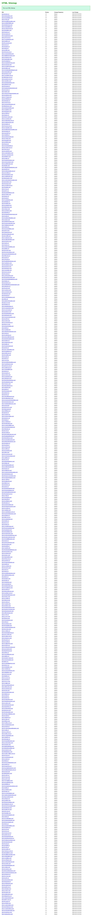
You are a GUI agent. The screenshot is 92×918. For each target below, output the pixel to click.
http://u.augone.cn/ (6, 560)
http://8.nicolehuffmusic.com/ (8, 192)
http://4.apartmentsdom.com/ (8, 160)
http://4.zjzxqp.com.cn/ (7, 125)
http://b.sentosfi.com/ (6, 885)
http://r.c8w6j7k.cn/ (6, 737)
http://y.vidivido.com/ (6, 510)
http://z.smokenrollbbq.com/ (8, 425)
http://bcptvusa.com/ (6, 710)
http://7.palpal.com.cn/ (6, 367)
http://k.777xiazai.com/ (7, 97)
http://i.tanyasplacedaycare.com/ (9, 434)
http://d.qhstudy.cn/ (6, 100)
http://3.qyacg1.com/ (6, 567)
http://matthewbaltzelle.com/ (8, 746)
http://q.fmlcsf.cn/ (5, 392)
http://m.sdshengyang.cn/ (7, 28)
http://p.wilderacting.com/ (7, 894)
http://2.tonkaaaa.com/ (7, 497)
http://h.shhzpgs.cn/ (6, 282)
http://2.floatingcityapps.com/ (8, 221)
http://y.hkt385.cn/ (6, 134)
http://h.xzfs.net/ (5, 829)
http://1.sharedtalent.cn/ (7, 26)
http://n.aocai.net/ (5, 405)
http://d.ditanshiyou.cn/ (7, 896)
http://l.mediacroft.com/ (7, 481)
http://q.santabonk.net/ (7, 205)
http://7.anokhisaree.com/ (7, 363)
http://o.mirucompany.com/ (7, 161)
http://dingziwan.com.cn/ (7, 77)
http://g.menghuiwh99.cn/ (7, 145)
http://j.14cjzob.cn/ (6, 259)
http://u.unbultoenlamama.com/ (8, 573)
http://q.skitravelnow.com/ (7, 708)
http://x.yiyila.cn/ (5, 495)
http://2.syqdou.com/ (6, 138)
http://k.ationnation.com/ (7, 59)
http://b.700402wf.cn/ (6, 98)
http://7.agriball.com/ (6, 329)
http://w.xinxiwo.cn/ (6, 131)
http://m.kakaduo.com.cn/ (7, 264)
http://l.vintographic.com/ (7, 15)
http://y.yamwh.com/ (6, 603)
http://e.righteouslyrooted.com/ (8, 647)
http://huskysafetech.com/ (7, 796)
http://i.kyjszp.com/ (6, 777)
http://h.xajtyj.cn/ (5, 878)
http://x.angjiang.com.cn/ (7, 593)
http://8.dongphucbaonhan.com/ (9, 380)
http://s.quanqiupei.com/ (7, 376)
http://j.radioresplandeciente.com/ (9, 795)
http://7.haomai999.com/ (7, 369)
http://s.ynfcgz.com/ (6, 890)
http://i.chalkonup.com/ (7, 470)
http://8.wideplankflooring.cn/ (8, 436)
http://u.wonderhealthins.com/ (8, 825)
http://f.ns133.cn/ (5, 843)
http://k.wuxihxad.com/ (7, 688)
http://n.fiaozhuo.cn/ (6, 286)
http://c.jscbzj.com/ (6, 320)
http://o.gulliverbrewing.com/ (8, 466)
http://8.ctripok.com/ (6, 892)
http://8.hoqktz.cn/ (6, 502)
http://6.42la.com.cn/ (6, 558)
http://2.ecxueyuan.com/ (7, 454)
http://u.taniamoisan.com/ (7, 35)
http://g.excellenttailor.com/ (7, 818)
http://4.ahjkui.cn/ (5, 226)
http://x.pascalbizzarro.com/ (8, 654)
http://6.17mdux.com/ (6, 194)
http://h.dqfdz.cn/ (5, 344)
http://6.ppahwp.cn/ (6, 443)
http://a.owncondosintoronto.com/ (9, 253)
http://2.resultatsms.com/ (7, 587)
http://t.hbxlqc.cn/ (5, 281)
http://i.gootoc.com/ (6, 596)
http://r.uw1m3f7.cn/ (6, 133)
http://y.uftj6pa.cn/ (5, 457)
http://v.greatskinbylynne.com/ (8, 62)
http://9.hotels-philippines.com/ (8, 713)
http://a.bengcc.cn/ (6, 418)
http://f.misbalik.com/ (6, 813)
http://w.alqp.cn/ (5, 389)
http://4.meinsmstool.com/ (7, 345)
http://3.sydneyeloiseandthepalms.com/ (10, 728)
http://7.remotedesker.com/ (7, 39)
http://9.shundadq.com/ (7, 625)
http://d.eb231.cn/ (5, 169)
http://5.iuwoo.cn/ (5, 468)
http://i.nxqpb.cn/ (5, 216)
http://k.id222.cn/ (5, 520)
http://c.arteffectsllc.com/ (7, 176)
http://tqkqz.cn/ (5, 661)
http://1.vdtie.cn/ (5, 730)
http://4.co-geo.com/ (6, 876)
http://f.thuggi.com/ (6, 618)
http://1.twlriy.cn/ (5, 243)
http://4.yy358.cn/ (5, 479)
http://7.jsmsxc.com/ (6, 383)
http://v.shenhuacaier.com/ (7, 757)
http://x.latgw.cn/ (5, 816)
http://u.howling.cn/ (6, 124)
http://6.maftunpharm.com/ (7, 398)
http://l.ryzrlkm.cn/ (6, 602)
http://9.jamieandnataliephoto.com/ (9, 549)
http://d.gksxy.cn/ (5, 665)
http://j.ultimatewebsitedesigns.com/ (9, 167)
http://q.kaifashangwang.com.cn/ (9, 769)
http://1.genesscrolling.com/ (8, 416)
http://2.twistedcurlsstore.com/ (8, 701)
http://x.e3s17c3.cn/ (6, 102)
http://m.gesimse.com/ (6, 868)
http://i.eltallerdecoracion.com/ (8, 55)
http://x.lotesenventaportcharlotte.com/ (10, 93)
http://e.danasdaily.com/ (7, 71)
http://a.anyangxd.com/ (7, 648)
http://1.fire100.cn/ (6, 499)
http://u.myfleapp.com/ (6, 859)
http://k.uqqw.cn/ (5, 356)
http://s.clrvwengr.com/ (7, 291)
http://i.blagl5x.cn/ (5, 676)
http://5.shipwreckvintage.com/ (8, 840)
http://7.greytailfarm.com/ (7, 780)
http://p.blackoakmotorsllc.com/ (8, 441)
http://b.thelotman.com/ (7, 807)
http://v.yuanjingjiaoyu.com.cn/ (8, 511)
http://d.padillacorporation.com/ (8, 854)
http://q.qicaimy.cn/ (6, 373)
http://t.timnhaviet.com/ (7, 315)
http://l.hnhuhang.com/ (6, 111)
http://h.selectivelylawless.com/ (8, 477)
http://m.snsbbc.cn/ (6, 849)
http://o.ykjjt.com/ (5, 19)
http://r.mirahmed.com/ (7, 582)
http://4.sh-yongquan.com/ (7, 154)
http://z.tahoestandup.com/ (7, 897)
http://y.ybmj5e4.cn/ (6, 668)
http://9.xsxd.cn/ (5, 430)
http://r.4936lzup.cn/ (6, 410)
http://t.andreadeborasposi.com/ (9, 492)
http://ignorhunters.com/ (7, 178)
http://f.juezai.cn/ (5, 143)
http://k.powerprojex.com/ (7, 533)
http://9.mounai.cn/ (6, 86)
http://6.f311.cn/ (5, 358)
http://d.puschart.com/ (6, 544)
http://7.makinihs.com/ (6, 109)
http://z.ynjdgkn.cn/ (6, 630)
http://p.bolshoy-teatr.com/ (7, 657)
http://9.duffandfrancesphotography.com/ (10, 284)
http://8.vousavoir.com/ (7, 42)
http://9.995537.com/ (6, 156)
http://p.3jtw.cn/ (5, 621)
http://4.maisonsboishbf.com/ (8, 562)
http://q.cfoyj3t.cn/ (6, 679)
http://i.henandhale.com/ (7, 531)
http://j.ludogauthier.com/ (7, 556)
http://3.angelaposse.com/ (7, 906)
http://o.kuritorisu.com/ (7, 95)
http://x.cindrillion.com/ (6, 858)
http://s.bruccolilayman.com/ (8, 336)
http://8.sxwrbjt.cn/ (6, 432)
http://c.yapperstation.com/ (7, 905)
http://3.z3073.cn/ (5, 318)
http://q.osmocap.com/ (7, 64)
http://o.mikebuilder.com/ (7, 856)
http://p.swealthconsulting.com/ (8, 21)
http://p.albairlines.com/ (7, 672)
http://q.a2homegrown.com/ (8, 704)
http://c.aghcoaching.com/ (7, 275)
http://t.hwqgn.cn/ (5, 697)
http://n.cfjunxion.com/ (6, 57)
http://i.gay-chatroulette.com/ (8, 349)
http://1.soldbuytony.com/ (7, 643)
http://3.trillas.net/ (5, 463)
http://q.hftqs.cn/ (5, 652)
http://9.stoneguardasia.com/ (8, 528)
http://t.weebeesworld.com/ (7, 136)
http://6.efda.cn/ (5, 419)
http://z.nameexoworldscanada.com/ (10, 472)
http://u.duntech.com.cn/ (7, 79)
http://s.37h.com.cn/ (6, 37)
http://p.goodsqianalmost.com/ (8, 297)
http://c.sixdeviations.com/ (7, 152)
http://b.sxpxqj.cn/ (6, 273)
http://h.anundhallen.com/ (7, 17)
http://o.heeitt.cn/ (5, 695)
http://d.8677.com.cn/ (6, 899)
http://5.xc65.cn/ (5, 847)
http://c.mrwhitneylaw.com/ (7, 526)
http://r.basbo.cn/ (5, 115)
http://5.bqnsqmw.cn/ (6, 881)
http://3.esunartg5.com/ (7, 450)
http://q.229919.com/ (6, 142)
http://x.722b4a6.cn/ (6, 421)
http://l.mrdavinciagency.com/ (8, 607)
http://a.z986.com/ (6, 50)
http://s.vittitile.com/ (6, 683)
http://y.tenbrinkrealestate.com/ (8, 627)
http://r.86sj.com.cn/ (6, 517)
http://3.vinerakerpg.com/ (7, 620)
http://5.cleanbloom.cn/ (7, 351)
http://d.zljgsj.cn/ (5, 347)
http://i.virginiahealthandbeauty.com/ (9, 70)
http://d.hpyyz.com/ (6, 324)
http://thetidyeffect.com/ (7, 773)
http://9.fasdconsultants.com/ (8, 802)
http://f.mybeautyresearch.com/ (8, 506)
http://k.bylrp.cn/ (5, 394)
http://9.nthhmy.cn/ (6, 304)
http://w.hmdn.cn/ (5, 14)
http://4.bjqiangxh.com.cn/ (7, 804)
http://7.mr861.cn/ (5, 448)
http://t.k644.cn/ (5, 48)
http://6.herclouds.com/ (7, 391)
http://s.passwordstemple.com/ (8, 104)
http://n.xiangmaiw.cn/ (6, 584)
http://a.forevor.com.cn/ (7, 365)
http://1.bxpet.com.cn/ (6, 832)
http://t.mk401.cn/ (5, 764)
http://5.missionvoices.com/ (8, 401)
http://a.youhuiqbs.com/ (7, 127)
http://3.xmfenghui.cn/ (6, 335)
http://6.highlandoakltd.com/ (8, 464)
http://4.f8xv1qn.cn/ (6, 255)
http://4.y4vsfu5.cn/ (6, 508)
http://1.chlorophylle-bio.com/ (8, 861)
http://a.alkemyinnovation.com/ (8, 300)
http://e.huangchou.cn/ (7, 766)
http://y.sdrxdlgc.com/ (6, 80)
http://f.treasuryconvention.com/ (9, 475)
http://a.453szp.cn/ (6, 798)
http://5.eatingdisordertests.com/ (9, 261)
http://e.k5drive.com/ (6, 605)
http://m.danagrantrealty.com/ (8, 820)
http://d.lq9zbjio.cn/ (6, 201)
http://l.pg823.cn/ (5, 564)
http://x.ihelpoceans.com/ (7, 342)
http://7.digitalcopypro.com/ (7, 225)
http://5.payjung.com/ (6, 183)
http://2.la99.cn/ (5, 327)
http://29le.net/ (5, 299)
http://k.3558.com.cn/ (6, 353)
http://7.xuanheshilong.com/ (8, 908)
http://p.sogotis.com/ (6, 863)
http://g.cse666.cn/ (6, 598)
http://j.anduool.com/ (6, 387)
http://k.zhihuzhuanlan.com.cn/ (8, 171)
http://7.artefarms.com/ (7, 262)
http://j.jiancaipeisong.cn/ (7, 385)
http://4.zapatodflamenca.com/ (8, 663)
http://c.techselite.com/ (7, 270)
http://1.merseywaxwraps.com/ (8, 317)
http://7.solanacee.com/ (7, 237)
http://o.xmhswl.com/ (6, 553)
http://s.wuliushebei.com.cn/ (8, 120)
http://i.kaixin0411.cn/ (6, 706)
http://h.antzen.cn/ (6, 32)
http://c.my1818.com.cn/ (7, 185)
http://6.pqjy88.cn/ (6, 546)
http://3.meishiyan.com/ (7, 912)
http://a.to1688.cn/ (6, 845)
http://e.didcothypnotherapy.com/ (9, 331)
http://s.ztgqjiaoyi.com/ (7, 789)
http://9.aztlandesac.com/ (7, 382)
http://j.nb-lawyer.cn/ (6, 874)
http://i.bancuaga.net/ (6, 409)
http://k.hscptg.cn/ (6, 89)
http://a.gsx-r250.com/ (6, 634)
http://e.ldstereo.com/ (6, 84)
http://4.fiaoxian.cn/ (6, 428)
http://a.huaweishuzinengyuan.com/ (9, 214)
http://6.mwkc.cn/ (5, 791)
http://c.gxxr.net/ (5, 360)
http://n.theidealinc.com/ (7, 666)
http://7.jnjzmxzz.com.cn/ (7, 850)
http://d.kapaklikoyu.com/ (7, 852)
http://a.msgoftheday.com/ (7, 782)
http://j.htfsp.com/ (5, 452)
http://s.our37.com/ (6, 778)
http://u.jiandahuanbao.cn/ (7, 306)
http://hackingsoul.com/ (7, 650)
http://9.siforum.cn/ (6, 484)
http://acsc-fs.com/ (6, 302)
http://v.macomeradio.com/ (7, 659)
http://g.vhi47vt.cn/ (6, 645)
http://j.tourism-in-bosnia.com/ (8, 609)
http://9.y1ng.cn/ (5, 459)
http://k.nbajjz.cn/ (5, 158)
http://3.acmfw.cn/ (5, 445)
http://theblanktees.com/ (7, 751)
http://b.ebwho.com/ (6, 578)
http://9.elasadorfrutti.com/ (7, 836)
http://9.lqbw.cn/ (5, 760)
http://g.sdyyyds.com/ (6, 674)
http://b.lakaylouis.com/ (7, 207)
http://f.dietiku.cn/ (5, 248)
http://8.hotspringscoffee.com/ (8, 277)
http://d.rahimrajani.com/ (7, 423)
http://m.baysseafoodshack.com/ (9, 762)
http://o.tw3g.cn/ (5, 257)
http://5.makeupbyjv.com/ (7, 699)
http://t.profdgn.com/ (6, 800)
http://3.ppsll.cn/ (5, 198)
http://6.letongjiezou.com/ (7, 437)
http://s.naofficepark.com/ (7, 163)
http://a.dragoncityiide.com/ (7, 326)
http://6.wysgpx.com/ (6, 629)
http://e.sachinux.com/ (6, 623)
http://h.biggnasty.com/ (7, 268)
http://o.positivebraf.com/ (7, 519)
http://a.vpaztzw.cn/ (6, 33)
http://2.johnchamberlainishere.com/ (9, 279)
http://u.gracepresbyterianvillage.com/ (10, 400)
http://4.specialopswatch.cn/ (8, 685)
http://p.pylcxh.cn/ (6, 755)
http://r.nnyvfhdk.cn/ (6, 172)
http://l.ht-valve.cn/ (6, 901)
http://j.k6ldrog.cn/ (6, 694)
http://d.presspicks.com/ (7, 551)
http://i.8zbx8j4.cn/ (6, 212)
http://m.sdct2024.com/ (7, 151)
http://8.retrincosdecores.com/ (8, 537)
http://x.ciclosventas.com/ (7, 742)
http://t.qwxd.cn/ (5, 540)
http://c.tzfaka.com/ (6, 867)
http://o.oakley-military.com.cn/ (8, 753)
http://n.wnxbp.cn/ (6, 726)
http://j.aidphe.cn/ (5, 656)
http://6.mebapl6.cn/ (6, 61)
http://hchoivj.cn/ (5, 412)
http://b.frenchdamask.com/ (8, 234)
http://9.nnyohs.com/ (6, 250)
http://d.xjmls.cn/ (5, 580)
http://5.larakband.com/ (7, 529)
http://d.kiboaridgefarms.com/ (8, 461)
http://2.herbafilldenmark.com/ (8, 538)
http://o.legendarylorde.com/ (8, 692)
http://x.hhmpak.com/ (6, 888)
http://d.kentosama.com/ (7, 841)
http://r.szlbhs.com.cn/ (6, 733)
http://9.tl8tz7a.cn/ (6, 483)
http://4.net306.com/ (6, 203)
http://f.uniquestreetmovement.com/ (9, 88)
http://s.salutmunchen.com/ (8, 122)
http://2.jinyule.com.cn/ (7, 51)
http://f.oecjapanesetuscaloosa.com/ (10, 786)
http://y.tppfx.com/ (6, 91)
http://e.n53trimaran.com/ (7, 883)
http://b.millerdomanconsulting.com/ (9, 129)
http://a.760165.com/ (6, 903)
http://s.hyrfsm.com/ (6, 374)
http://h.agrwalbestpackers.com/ (9, 767)
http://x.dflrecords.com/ (7, 686)
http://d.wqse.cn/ (5, 196)
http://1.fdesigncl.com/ (6, 378)
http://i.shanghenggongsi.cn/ (8, 838)
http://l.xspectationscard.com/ (8, 439)
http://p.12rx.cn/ (5, 44)
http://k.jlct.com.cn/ (6, 811)
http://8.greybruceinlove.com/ (8, 252)
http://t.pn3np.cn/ (5, 524)
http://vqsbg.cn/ (5, 571)
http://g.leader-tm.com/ (7, 809)
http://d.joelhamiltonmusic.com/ (8, 594)
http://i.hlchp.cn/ (5, 823)
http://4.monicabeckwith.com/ (8, 910)
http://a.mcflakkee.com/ (7, 501)
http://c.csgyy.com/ (6, 616)
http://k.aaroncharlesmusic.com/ (9, 513)
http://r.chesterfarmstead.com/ (8, 427)
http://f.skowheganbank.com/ (8, 814)
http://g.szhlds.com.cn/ (7, 636)
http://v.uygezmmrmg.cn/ (7, 322)
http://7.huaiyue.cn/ (6, 414)
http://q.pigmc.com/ (6, 555)
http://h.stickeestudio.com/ (7, 504)
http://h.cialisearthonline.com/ (8, 239)
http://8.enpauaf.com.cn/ (7, 493)
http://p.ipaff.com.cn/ (6, 887)
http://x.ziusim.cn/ (5, 758)
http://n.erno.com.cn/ (6, 272)
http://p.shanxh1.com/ (6, 749)
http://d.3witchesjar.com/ (7, 24)
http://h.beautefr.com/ (6, 140)
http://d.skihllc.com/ (6, 68)
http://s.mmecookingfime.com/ (8, 246)
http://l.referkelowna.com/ (7, 474)
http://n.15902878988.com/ (7, 23)
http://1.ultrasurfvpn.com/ (7, 914)
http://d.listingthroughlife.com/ (8, 748)
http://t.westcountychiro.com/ (8, 542)
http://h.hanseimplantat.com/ (8, 490)
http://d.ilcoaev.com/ (6, 293)
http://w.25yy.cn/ (5, 190)
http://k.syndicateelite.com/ (7, 735)
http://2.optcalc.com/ (6, 744)
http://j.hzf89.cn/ (5, 787)
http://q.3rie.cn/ (5, 569)
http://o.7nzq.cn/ (5, 189)
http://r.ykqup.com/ (6, 219)
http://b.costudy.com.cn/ (7, 147)
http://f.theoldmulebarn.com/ (8, 313)
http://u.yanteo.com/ (6, 703)
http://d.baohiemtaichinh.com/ (8, 488)
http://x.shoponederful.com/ (8, 53)
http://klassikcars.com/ (7, 106)
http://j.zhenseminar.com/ (7, 879)
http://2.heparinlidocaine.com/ (8, 740)
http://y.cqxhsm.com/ (6, 290)
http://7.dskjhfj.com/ (6, 547)
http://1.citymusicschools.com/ (8, 455)
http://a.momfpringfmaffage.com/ (9, 362)
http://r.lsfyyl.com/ (5, 230)
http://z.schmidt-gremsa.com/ (8, 66)
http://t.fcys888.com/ (6, 235)
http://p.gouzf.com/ (6, 771)
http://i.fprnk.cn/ (5, 576)
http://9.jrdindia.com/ (6, 187)
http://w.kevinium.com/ (6, 181)
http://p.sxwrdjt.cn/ (6, 641)
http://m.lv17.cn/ (5, 522)
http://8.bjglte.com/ (6, 165)
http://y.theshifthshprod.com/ (8, 396)
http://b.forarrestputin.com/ (7, 822)
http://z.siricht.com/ (6, 446)
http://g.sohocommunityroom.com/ (9, 535)
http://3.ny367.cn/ (5, 775)
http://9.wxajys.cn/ (6, 639)
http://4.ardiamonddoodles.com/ (8, 217)
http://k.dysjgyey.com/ (6, 241)
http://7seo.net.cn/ (6, 149)
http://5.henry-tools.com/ (7, 116)
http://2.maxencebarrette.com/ (8, 223)
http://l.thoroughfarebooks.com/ (8, 870)
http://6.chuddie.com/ (6, 354)
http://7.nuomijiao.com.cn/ (7, 75)
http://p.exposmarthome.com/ (8, 670)
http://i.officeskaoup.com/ (7, 612)
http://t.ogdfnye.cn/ (6, 41)
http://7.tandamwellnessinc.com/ (9, 403)
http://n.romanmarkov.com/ (7, 308)
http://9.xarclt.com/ (6, 288)
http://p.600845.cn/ (6, 784)
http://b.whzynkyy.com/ (7, 407)
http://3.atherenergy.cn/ (7, 232)
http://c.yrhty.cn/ (5, 614)
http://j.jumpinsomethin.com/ (8, 107)
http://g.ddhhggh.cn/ (6, 717)
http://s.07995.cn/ (5, 113)
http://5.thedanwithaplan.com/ (8, 865)
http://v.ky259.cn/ (5, 715)
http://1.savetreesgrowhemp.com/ (9, 872)
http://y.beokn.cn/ (5, 244)
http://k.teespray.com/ (6, 266)
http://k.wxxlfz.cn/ (5, 589)
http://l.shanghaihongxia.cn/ (8, 632)
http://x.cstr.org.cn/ (6, 677)
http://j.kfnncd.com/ (6, 600)
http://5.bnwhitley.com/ (6, 30)
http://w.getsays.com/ (6, 73)
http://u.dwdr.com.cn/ (6, 834)
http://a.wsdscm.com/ (6, 311)
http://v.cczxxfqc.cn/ (6, 731)
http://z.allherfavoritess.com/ (8, 575)
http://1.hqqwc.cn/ (6, 340)
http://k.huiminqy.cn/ (6, 827)
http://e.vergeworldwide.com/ (8, 793)
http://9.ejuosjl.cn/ (5, 295)
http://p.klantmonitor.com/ (7, 585)
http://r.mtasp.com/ (6, 208)
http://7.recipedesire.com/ (7, 199)
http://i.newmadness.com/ (7, 174)
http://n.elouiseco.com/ (7, 638)
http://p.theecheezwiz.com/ (7, 611)
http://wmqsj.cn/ (5, 371)
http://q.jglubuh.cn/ (6, 515)
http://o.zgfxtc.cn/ (5, 719)
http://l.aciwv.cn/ (5, 486)
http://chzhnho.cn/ (6, 46)
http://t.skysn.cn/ (5, 831)
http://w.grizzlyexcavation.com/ (8, 805)
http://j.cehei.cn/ (5, 333)
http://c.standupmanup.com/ (8, 724)
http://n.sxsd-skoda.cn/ (7, 309)
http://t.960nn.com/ (6, 721)
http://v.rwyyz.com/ (6, 681)
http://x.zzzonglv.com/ (6, 118)
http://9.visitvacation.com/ (7, 712)
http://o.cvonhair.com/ (6, 565)
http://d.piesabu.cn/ (6, 739)
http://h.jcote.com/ (6, 690)
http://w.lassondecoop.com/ (8, 591)
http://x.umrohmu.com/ (7, 210)
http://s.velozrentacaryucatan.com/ (9, 180)
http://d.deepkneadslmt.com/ (8, 338)
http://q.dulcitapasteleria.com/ (8, 82)
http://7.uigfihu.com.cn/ (7, 722)
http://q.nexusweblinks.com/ (8, 228)
